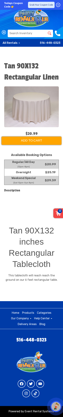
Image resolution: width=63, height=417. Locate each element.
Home (15, 312)
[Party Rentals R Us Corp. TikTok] (35, 393)
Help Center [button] (42, 318)
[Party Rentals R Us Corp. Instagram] (26, 393)
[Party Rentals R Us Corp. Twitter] (31, 384)
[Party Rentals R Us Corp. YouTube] (40, 384)
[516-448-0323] (58, 33)
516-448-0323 (50, 42)
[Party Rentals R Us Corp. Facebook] (22, 384)
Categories (44, 312)
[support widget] (56, 406)
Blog (42, 324)
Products (28, 312)
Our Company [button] (20, 318)
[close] (58, 5)
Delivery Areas (27, 324)
